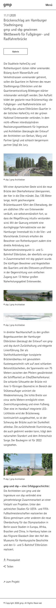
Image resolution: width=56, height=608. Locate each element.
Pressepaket (13, 560)
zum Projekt (12, 581)
